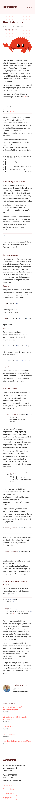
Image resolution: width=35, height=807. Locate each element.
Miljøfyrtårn (7, 797)
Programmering (16, 26)
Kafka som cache (9, 734)
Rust (5, 26)
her (24, 97)
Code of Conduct (9, 793)
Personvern (7, 785)
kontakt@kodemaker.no (12, 780)
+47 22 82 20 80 (9, 778)
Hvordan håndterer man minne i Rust (17, 741)
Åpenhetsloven (8, 789)
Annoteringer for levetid (14, 181)
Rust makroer (8, 727)
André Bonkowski (22, 685)
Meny (29, 7)
